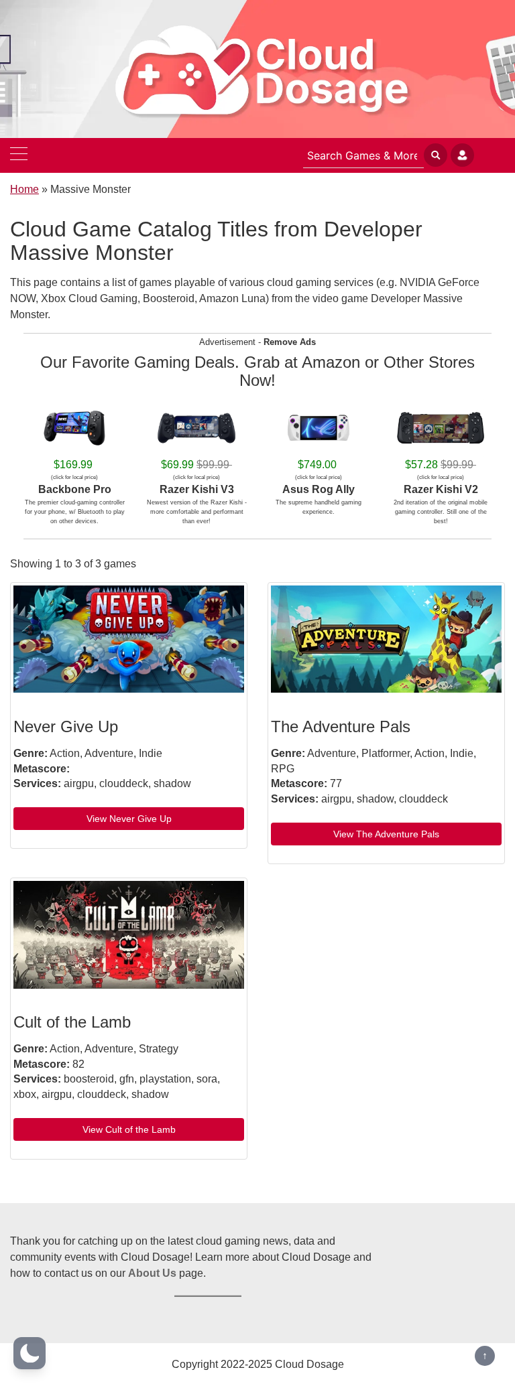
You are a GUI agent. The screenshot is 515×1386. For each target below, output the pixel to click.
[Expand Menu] (18, 155)
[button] (29, 1353)
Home (24, 189)
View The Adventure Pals (386, 834)
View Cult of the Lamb (129, 1129)
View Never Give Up (129, 818)
